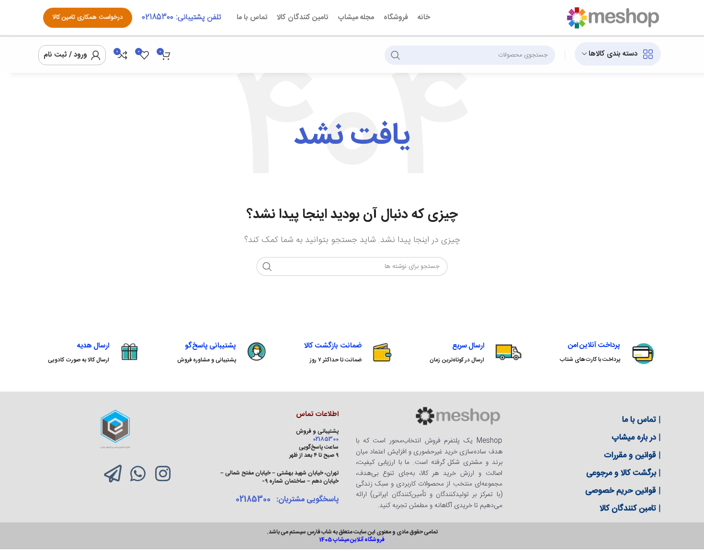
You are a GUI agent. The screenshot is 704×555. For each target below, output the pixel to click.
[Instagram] (162, 474)
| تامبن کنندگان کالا (630, 508)
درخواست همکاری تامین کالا (88, 17)
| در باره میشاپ (636, 437)
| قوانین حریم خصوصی (623, 490)
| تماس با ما (641, 420)
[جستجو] (396, 55)
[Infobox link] (607, 353)
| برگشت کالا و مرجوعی (623, 473)
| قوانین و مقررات (632, 455)
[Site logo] (612, 18)
